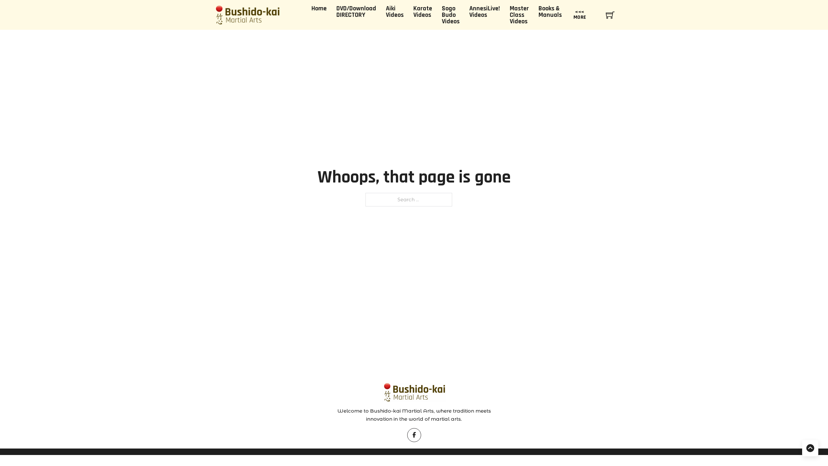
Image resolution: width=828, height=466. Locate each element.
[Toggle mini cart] (610, 15)
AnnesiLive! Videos (484, 11)
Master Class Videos (519, 15)
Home (319, 8)
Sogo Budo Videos (451, 15)
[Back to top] (810, 448)
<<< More (579, 15)
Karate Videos (422, 11)
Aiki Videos (395, 11)
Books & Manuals (550, 11)
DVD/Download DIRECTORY (356, 11)
